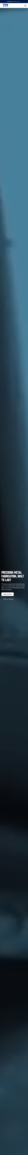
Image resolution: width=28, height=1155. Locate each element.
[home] (5, 5)
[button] (25, 5)
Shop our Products (8, 599)
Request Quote (7, 594)
